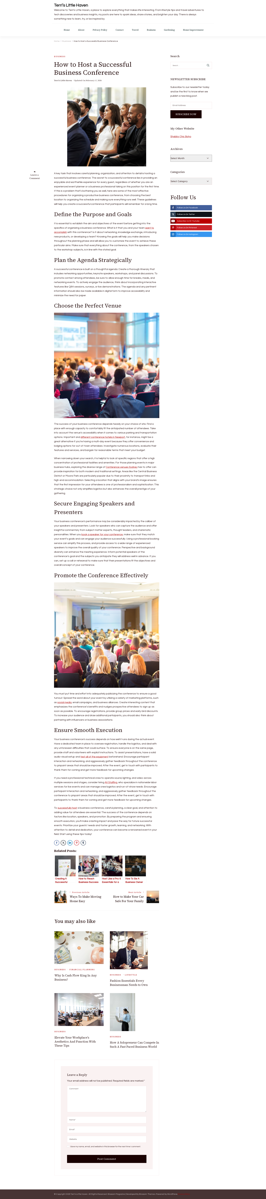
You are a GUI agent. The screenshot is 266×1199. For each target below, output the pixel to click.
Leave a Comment (34, 176)
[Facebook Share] (56, 842)
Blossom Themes (147, 1194)
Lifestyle (131, 975)
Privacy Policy (100, 30)
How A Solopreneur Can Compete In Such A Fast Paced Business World (134, 1045)
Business (151, 30)
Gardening (169, 30)
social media (64, 702)
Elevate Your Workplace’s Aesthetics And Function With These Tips (75, 1042)
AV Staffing (111, 782)
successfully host (67, 808)
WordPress (172, 1194)
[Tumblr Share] (83, 842)
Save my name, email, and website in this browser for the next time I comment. (105, 1147)
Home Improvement (193, 30)
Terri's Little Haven (63, 80)
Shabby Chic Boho (180, 136)
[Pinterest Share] (76, 842)
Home (67, 30)
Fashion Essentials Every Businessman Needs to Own (129, 983)
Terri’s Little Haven (71, 5)
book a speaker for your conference (102, 534)
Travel (135, 30)
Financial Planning (82, 969)
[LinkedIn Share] (70, 842)
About (81, 30)
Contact (120, 30)
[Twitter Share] (63, 842)
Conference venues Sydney (121, 467)
